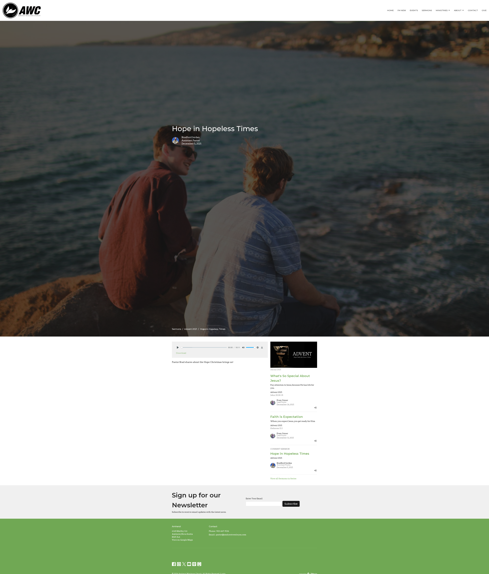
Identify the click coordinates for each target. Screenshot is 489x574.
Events (414, 10)
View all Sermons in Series (283, 478)
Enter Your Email (254, 498)
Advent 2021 (190, 329)
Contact (473, 10)
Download (181, 353)
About (457, 10)
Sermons (427, 10)
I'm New (401, 10)
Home (390, 10)
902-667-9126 (222, 531)
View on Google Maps (182, 540)
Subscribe (291, 503)
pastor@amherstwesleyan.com (231, 535)
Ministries (442, 10)
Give (484, 10)
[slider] (204, 347)
